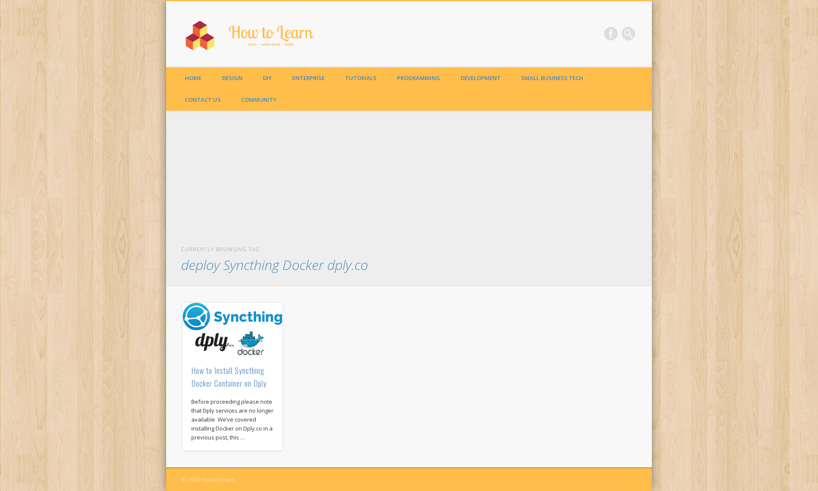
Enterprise (308, 78)
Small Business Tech (552, 78)
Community (259, 99)
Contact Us (203, 99)
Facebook (611, 33)
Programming (418, 78)
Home (193, 78)
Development (481, 78)
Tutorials (361, 78)
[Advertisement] (409, 180)
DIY (267, 78)
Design (232, 78)
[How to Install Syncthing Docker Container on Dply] (232, 329)
